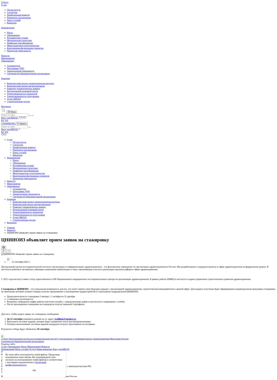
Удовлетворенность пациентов (22, 94)
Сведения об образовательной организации (28, 73)
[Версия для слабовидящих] (23, 118)
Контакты (6, 106)
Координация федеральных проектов (25, 48)
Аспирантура (13, 66)
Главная (11, 227)
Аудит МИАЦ (14, 99)
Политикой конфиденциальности (25, 363)
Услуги (32, 349)
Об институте (13, 10)
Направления (7, 28)
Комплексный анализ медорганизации (26, 86)
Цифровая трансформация (20, 43)
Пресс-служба (14, 20)
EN (6, 120)
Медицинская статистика (19, 40)
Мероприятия (8, 58)
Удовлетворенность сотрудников (23, 96)
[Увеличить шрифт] (3, 251)
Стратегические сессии (18, 101)
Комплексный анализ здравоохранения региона (30, 83)
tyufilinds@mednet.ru (65, 319)
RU (2, 120)
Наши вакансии (44, 349)
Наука (10, 32)
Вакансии (12, 23)
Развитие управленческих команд (23, 88)
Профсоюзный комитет (18, 15)
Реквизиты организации (19, 17)
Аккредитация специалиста (20, 71)
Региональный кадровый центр (22, 91)
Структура (12, 12)
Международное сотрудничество (23, 45)
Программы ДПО (15, 68)
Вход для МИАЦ (61, 349)
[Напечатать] (3, 247)
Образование (13, 35)
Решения (5, 78)
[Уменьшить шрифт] (8, 251)
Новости (5, 55)
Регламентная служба (17, 38)
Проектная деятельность (19, 51)
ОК (34, 370)
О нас (4, 5)
